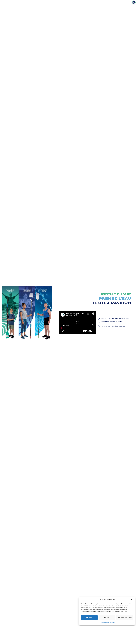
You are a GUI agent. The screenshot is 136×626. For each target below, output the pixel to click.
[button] (132, 599)
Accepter (89, 617)
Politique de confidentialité (107, 622)
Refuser (107, 617)
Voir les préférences (124, 617)
